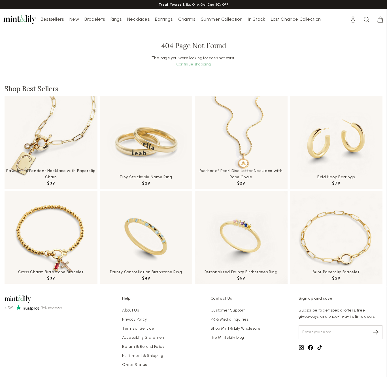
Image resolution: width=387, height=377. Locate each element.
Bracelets (94, 19)
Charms (186, 19)
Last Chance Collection (296, 19)
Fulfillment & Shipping (142, 355)
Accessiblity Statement (144, 337)
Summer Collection (222, 19)
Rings (116, 19)
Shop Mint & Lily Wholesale (235, 328)
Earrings (164, 19)
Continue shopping (193, 64)
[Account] (353, 19)
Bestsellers (52, 19)
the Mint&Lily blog (227, 337)
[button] (380, 19)
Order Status (134, 364)
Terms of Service (138, 328)
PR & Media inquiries (229, 319)
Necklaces (138, 19)
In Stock (256, 19)
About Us (130, 310)
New (74, 19)
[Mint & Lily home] (19, 19)
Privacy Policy (134, 319)
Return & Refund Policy (143, 346)
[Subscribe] (375, 332)
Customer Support (227, 310)
